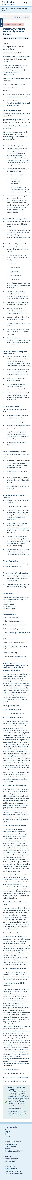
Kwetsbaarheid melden (12, 1151)
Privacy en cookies (11, 1144)
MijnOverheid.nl (10, 1166)
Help (6, 1134)
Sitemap (8, 1149)
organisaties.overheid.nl (14, 1108)
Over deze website (11, 1127)
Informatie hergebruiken (13, 1142)
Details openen (1, 22)
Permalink (15, 17)
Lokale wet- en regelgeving (8, 8)
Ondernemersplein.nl (12, 1171)
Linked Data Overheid (12, 1159)
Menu (27, 3)
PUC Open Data (10, 1161)
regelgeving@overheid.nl (15, 1115)
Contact (7, 1129)
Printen (24, 17)
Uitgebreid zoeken (22, 8)
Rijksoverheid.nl (10, 1169)
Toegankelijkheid (10, 1146)
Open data (8, 1156)
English (7, 1132)
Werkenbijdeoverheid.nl (13, 1173)
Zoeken (7, 1136)
